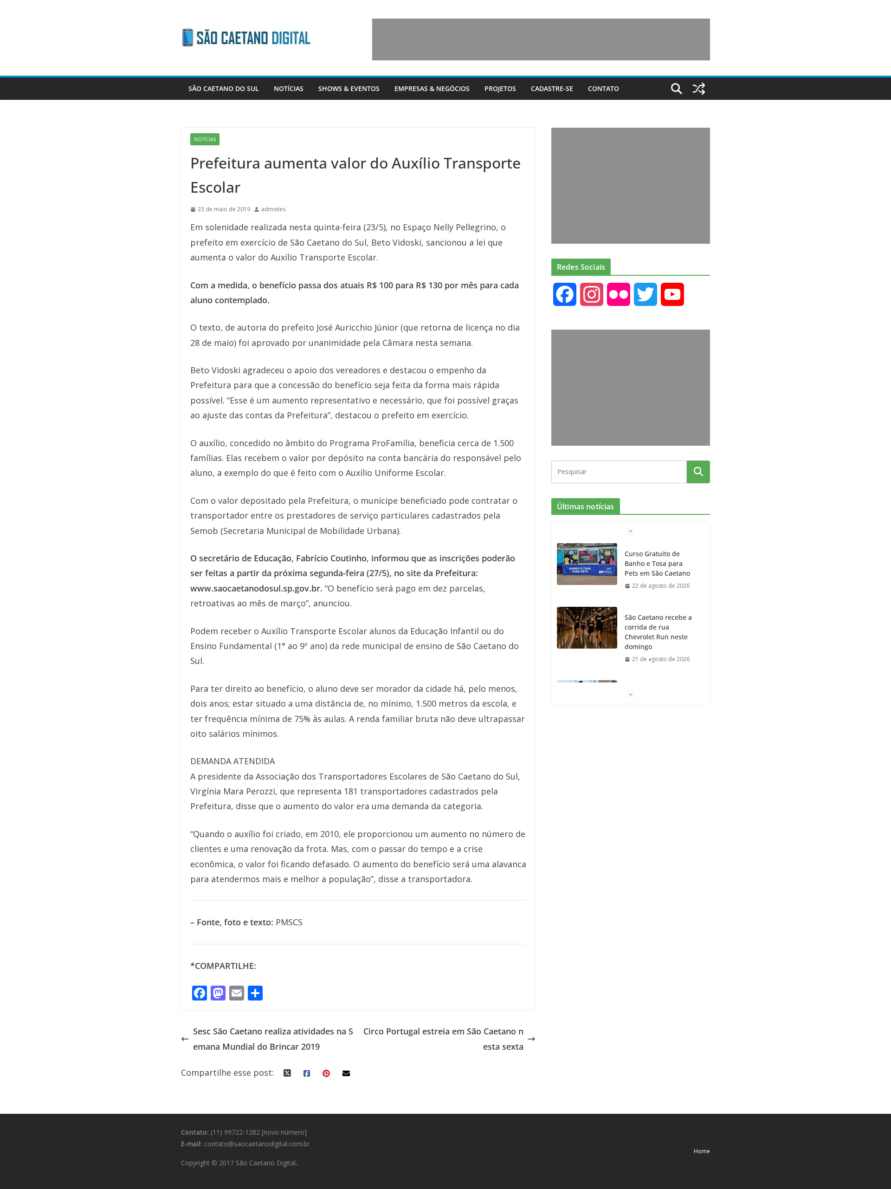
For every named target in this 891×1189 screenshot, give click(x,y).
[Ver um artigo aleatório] (699, 89)
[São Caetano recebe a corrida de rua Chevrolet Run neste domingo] (587, 628)
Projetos (500, 88)
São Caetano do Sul (223, 88)
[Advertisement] (541, 39)
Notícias (288, 88)
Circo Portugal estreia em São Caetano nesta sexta (443, 1039)
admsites (273, 209)
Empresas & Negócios (432, 88)
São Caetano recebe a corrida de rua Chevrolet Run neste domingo (658, 632)
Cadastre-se (552, 88)
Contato (603, 88)
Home (702, 1151)
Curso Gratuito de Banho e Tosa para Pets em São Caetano (657, 563)
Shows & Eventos (349, 88)
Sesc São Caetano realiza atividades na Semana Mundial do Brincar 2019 (273, 1039)
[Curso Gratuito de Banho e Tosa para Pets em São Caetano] (587, 564)
